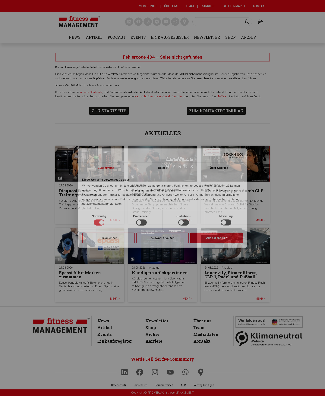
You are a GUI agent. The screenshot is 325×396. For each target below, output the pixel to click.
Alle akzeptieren (216, 237)
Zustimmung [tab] (106, 167)
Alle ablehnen (108, 237)
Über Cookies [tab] (219, 167)
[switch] (141, 222)
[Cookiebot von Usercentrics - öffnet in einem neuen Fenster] (226, 155)
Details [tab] (162, 167)
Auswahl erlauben (162, 237)
